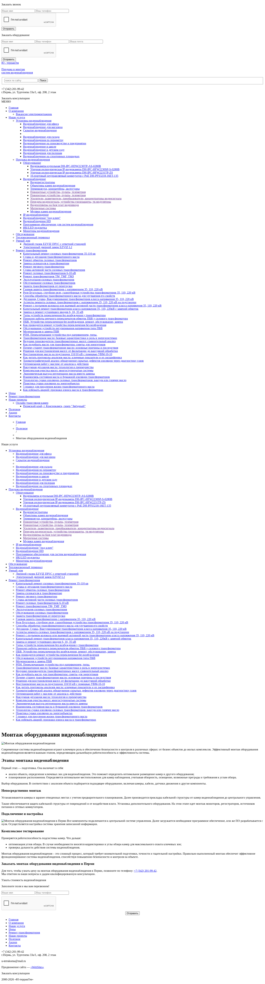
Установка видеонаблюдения (33, 120)
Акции (13, 412)
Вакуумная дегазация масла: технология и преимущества (58, 367)
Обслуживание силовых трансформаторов (49, 282)
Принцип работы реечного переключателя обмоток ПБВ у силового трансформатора (75, 318)
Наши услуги (17, 117)
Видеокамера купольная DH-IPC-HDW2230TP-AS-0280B (65, 166)
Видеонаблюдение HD (37, 221)
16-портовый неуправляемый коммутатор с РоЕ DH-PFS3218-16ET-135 (74, 175)
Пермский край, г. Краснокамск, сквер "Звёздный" (54, 406)
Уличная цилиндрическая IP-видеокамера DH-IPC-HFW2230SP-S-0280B (75, 169)
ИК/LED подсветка (35, 227)
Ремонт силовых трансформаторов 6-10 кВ (49, 273)
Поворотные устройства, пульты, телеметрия (58, 192)
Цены (12, 393)
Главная (13, 107)
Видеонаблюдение (34, 179)
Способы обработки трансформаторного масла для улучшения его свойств (69, 295)
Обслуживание (25, 234)
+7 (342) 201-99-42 (145, 870)
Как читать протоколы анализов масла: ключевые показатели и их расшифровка (72, 357)
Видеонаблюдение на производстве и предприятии (54, 143)
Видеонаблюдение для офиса (41, 123)
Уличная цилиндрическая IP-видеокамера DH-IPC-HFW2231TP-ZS (71, 172)
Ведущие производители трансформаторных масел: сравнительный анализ (69, 341)
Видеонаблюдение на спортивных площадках (51, 156)
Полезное (14, 409)
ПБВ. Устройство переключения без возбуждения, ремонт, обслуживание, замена (73, 321)
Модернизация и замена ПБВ (41, 331)
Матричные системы (43, 208)
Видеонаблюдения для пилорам (42, 153)
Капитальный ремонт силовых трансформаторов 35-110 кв (59, 253)
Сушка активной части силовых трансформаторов (54, 269)
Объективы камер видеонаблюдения (52, 185)
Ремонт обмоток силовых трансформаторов (50, 260)
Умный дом (23, 240)
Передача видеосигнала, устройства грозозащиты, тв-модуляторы (70, 201)
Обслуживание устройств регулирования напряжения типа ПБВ (63, 328)
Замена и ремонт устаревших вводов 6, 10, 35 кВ (53, 312)
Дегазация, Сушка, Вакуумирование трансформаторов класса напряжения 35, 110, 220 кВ (78, 299)
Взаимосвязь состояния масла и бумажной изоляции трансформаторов (66, 376)
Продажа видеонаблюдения (33, 159)
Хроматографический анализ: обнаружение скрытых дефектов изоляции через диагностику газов (83, 360)
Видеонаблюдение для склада (41, 136)
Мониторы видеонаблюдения (41, 230)
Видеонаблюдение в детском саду (44, 149)
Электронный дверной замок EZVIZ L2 (47, 247)
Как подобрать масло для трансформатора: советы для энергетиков (64, 344)
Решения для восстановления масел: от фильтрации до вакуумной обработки (70, 351)
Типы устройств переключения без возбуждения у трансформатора (64, 315)
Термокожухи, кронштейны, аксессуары (55, 188)
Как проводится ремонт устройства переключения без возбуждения (64, 325)
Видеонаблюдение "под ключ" (42, 218)
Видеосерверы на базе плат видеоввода (54, 205)
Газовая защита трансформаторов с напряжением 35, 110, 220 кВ (63, 289)
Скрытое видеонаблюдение (40, 130)
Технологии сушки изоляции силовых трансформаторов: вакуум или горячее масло (74, 380)
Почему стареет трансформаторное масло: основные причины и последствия (70, 347)
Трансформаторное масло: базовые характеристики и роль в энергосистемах (70, 338)
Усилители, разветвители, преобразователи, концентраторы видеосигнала (76, 198)
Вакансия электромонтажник (34, 114)
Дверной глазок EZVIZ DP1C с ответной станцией (54, 243)
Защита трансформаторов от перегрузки (47, 286)
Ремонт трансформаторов (31, 250)
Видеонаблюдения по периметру (43, 140)
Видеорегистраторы (42, 182)
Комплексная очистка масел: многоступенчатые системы (58, 370)
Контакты (15, 415)
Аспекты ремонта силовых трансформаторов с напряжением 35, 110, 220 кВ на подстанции (79, 302)
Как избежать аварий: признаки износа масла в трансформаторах (63, 389)
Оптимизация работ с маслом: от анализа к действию (56, 363)
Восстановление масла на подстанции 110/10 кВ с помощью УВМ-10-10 (67, 354)
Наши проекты (18, 399)
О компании (16, 110)
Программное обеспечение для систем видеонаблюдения (58, 224)
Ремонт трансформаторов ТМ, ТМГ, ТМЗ (48, 276)
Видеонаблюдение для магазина (43, 127)
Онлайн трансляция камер (32, 402)
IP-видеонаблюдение (36, 214)
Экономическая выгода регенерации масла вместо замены (59, 373)
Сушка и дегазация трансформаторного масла (51, 256)
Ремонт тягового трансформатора (43, 266)
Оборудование (32, 162)
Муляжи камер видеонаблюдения (50, 211)
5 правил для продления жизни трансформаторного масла (58, 386)
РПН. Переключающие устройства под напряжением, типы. (60, 334)
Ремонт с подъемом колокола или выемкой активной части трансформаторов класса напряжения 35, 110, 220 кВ (92, 305)
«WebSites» (37, 967)
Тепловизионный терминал (33, 237)
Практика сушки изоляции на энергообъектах (51, 383)
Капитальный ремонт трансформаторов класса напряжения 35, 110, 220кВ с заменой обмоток (80, 308)
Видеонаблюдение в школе (39, 146)
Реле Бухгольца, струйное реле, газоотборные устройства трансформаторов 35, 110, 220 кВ (79, 292)
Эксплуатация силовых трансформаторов (48, 279)
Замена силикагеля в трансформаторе (46, 263)
